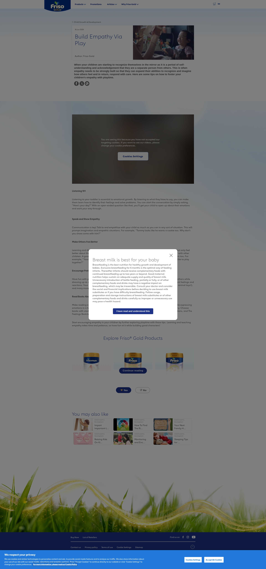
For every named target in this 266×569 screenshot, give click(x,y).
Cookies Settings (193, 559)
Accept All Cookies (214, 559)
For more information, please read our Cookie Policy (55, 564)
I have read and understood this (133, 311)
